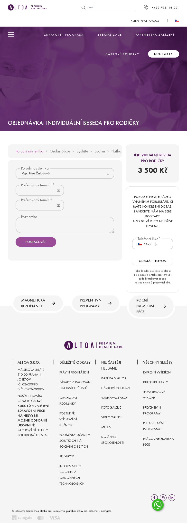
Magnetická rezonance (33, 303)
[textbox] (144, 243)
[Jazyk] (177, 21)
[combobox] (65, 173)
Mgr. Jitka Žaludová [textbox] (35, 173)
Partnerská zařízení (155, 34)
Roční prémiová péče (145, 306)
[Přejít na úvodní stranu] (27, 7)
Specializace (110, 34)
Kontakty (163, 54)
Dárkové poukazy (122, 54)
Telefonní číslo (148, 238)
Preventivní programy (91, 303)
